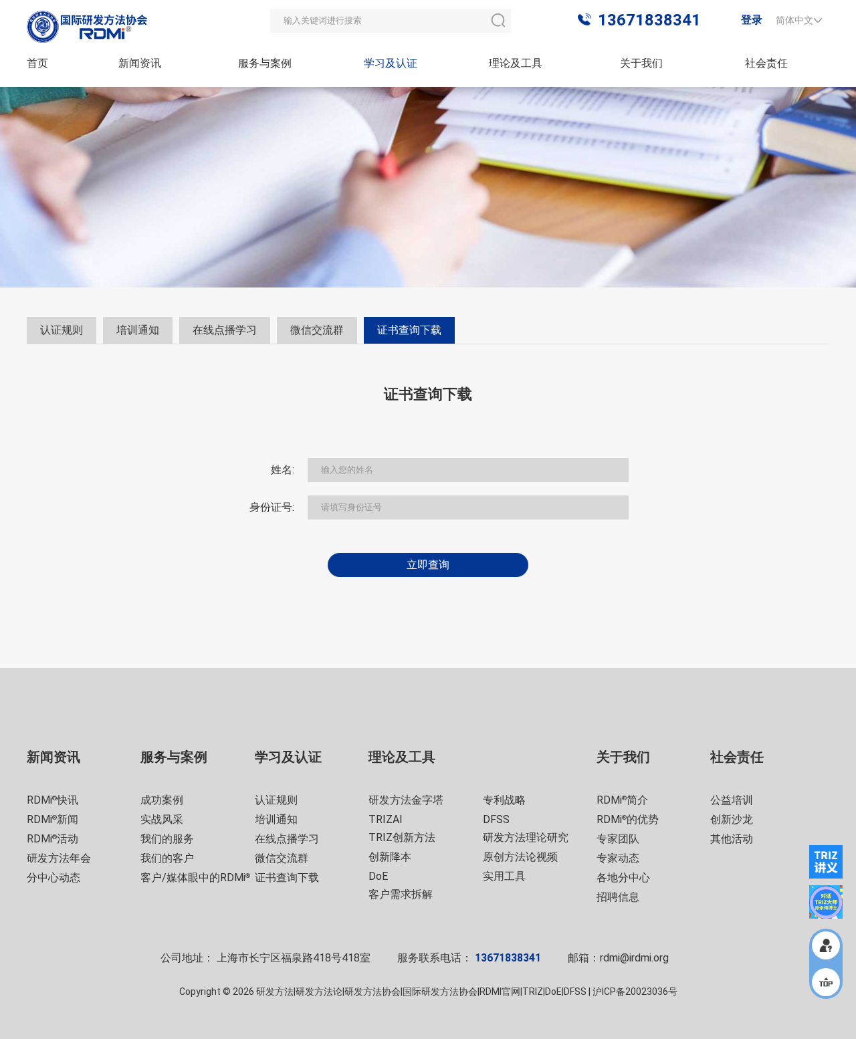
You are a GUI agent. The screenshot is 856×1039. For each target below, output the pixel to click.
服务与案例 (265, 63)
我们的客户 (167, 858)
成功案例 (161, 800)
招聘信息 (618, 897)
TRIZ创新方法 (401, 837)
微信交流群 (281, 858)
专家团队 (618, 838)
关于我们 (641, 63)
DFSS (496, 819)
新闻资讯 (139, 63)
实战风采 (161, 819)
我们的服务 (167, 838)
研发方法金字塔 (405, 800)
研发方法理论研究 (525, 837)
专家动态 (618, 858)
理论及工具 (515, 63)
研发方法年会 (59, 858)
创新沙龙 (731, 819)
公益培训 (731, 800)
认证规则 (276, 800)
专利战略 (504, 800)
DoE (378, 876)
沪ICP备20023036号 (635, 991)
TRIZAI (385, 819)
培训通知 (276, 819)
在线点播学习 (287, 838)
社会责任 (766, 63)
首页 (37, 63)
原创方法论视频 (520, 856)
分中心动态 (53, 877)
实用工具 (504, 876)
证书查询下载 (287, 877)
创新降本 (389, 856)
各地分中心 (623, 877)
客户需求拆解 (400, 894)
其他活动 (731, 838)
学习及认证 (390, 63)
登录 (751, 19)
